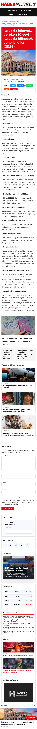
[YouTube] (21, 545)
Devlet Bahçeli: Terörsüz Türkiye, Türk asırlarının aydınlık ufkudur (19, 631)
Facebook (20, 85)
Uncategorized (13, 21)
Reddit (6, 89)
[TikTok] (27, 545)
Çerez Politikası (22, 14)
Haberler (4, 21)
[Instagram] (16, 545)
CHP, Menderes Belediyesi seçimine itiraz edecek (17, 624)
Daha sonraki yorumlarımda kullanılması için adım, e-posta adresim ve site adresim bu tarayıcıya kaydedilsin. (17, 502)
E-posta (5, 482)
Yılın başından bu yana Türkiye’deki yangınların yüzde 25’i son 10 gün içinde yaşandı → (25, 354)
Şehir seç (8, 528)
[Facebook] (5, 545)
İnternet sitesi (6, 490)
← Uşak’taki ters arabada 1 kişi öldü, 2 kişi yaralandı (7, 354)
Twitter (13, 85)
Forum (11, 14)
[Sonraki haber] (31, 559)
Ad (3, 474)
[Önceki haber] (27, 559)
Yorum (4, 456)
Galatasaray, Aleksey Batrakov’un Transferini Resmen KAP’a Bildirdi (17, 620)
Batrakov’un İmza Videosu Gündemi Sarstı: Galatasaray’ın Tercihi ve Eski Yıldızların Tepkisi (18, 616)
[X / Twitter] (10, 545)
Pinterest (13, 89)
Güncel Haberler (11, 10)
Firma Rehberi (26, 10)
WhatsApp (29, 85)
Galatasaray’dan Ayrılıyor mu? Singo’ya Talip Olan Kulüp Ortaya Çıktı (19, 628)
